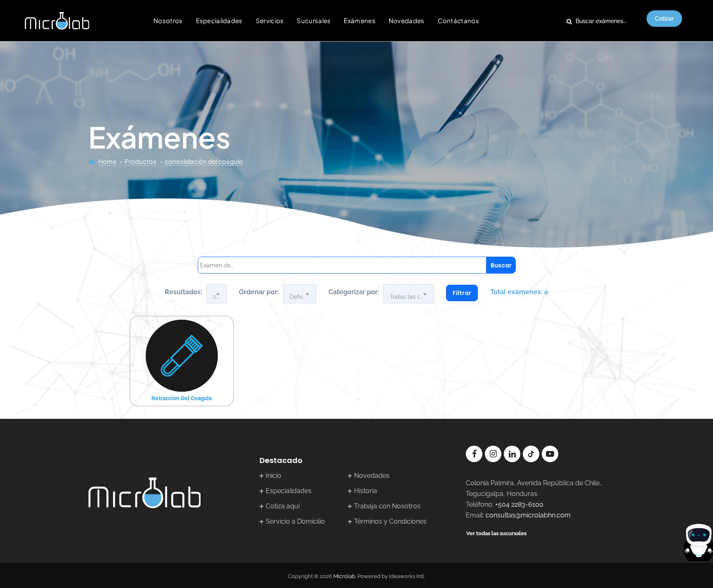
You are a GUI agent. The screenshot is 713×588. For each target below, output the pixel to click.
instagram (493, 454)
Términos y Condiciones (390, 521)
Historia (365, 491)
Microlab (344, 576)
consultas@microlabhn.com (528, 515)
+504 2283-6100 (519, 504)
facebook (474, 454)
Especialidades (219, 20)
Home (107, 161)
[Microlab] (57, 20)
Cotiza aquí (283, 506)
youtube (550, 454)
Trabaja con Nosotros (387, 506)
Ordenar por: (259, 292)
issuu (531, 454)
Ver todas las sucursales (496, 533)
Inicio (273, 475)
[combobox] (216, 293)
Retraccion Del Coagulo (181, 398)
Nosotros (167, 20)
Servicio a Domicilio (295, 521)
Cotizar (664, 18)
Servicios (270, 20)
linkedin (512, 454)
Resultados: (183, 292)
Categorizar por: (353, 292)
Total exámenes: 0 (519, 292)
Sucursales (314, 20)
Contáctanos (458, 20)
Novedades (407, 20)
